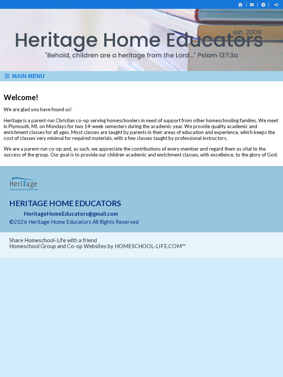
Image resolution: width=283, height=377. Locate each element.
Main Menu (28, 76)
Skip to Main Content (170, 222)
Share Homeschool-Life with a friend (53, 240)
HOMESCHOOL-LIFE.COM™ (150, 246)
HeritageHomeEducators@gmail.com (71, 214)
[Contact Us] (252, 4)
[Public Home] (240, 4)
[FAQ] (263, 4)
